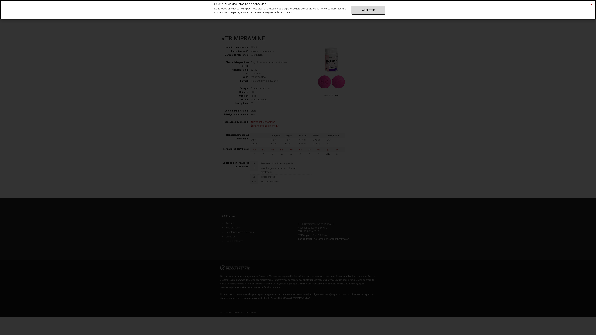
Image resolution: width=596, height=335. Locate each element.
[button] (591, 4)
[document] (298, 167)
